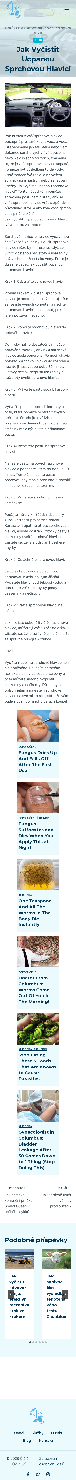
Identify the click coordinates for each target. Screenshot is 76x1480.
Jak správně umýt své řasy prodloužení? (56, 1197)
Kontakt (46, 1441)
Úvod (19, 1433)
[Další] (65, 1294)
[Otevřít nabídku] (66, 9)
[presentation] (19, 1259)
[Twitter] (38, 1474)
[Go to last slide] (11, 1294)
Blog (27, 1441)
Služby (37, 1433)
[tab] (30, 1342)
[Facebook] (28, 1474)
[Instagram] (48, 1474)
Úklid (38, 40)
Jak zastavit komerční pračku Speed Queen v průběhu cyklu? (18, 1200)
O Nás (56, 1433)
